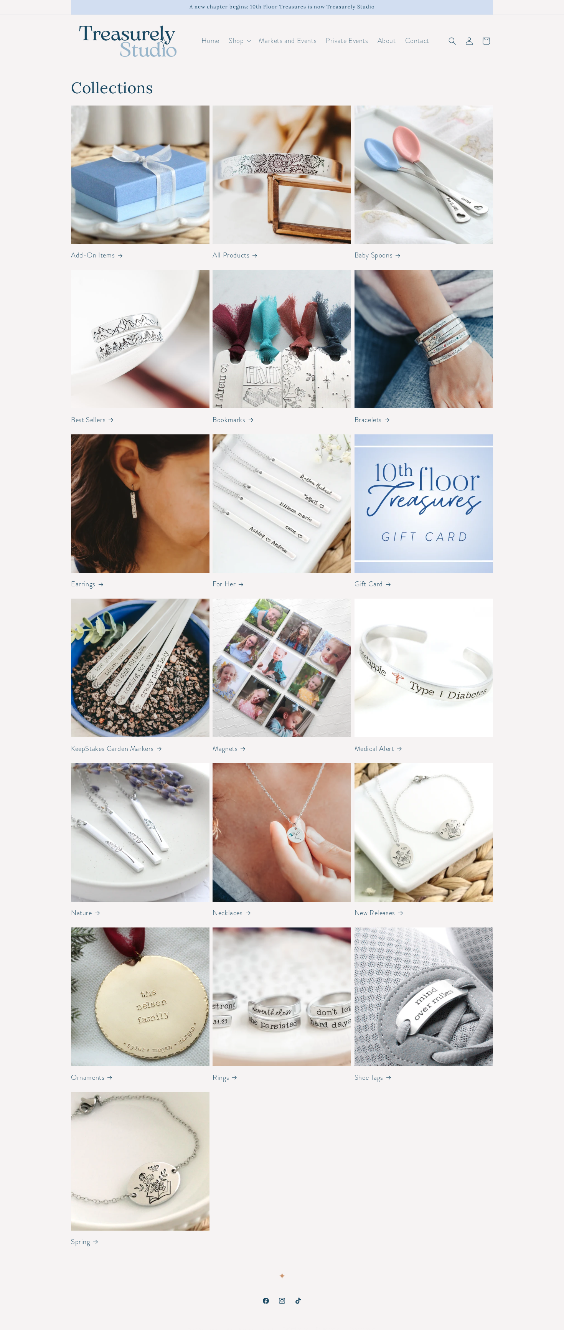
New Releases (375, 913)
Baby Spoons (374, 255)
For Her (224, 584)
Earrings (83, 584)
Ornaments (87, 1077)
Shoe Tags (369, 1077)
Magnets (225, 749)
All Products (231, 255)
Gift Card (369, 584)
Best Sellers (88, 420)
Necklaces (227, 913)
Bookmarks (229, 420)
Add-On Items (93, 255)
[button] (239, 41)
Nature (81, 913)
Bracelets (368, 420)
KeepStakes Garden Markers (112, 749)
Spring (80, 1242)
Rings (221, 1077)
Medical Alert (374, 749)
